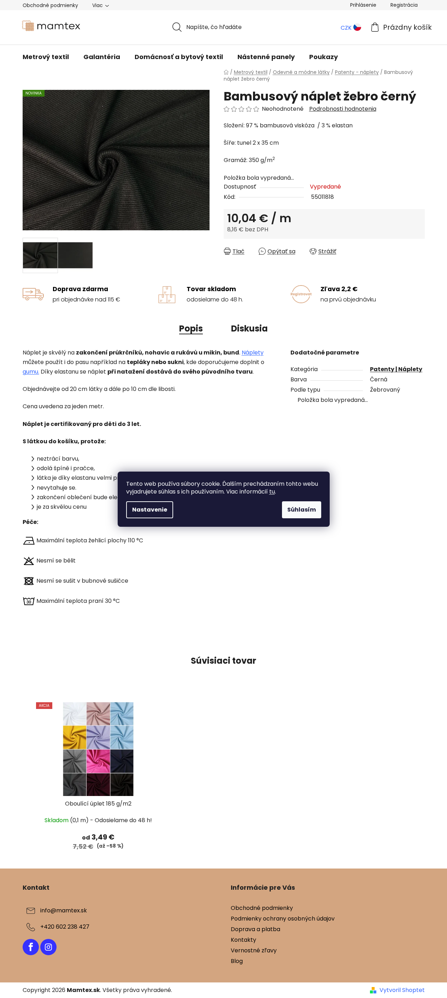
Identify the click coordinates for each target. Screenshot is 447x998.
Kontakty (243, 940)
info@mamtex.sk (63, 910)
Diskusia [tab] (249, 328)
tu (272, 492)
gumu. (31, 372)
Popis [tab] (191, 328)
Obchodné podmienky (50, 5)
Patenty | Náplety (396, 369)
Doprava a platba (255, 929)
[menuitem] (46, 57)
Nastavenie (149, 510)
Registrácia (404, 4)
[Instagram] (48, 947)
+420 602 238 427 (64, 927)
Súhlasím (301, 510)
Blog (237, 961)
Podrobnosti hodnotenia (342, 109)
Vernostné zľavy (254, 950)
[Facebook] (31, 947)
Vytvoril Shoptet (402, 990)
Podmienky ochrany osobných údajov (283, 919)
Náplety (253, 352)
